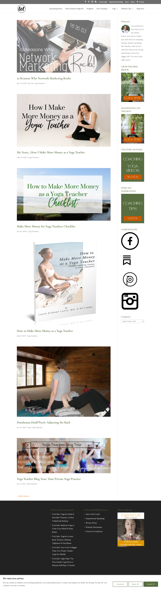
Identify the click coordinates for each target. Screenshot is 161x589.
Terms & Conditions (94, 531)
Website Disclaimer (94, 527)
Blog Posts (140, 9)
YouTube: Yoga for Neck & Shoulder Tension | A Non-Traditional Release (63, 517)
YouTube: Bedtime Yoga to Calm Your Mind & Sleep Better (63, 528)
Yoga (114, 9)
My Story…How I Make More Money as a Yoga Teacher (51, 152)
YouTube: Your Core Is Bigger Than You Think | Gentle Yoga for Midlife (64, 550)
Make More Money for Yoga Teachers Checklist (46, 226)
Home (133, 2)
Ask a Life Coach (93, 514)
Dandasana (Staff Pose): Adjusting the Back (43, 422)
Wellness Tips (126, 9)
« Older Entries (23, 496)
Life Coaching (101, 9)
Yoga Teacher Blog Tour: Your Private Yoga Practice (49, 479)
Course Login (103, 2)
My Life (30, 83)
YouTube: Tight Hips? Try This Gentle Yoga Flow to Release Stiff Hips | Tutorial (63, 562)
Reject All (135, 584)
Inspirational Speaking (116, 2)
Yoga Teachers (39, 83)
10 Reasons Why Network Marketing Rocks (44, 78)
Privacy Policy (91, 523)
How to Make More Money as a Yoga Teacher (45, 331)
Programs (90, 9)
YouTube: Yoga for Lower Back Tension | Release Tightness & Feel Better (62, 539)
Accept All (151, 584)
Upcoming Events (55, 9)
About (127, 2)
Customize (120, 584)
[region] (80, 582)
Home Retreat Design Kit (74, 9)
